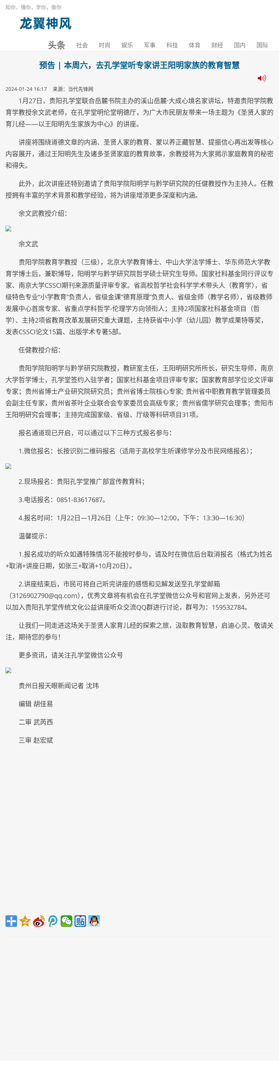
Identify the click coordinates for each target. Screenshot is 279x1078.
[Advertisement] (139, 832)
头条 (56, 45)
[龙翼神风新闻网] (45, 22)
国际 (262, 45)
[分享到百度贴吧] (80, 921)
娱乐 (127, 45)
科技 (172, 45)
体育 (195, 45)
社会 (82, 45)
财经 (217, 45)
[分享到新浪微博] (39, 921)
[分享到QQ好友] (94, 921)
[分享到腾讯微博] (52, 921)
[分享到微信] (66, 921)
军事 (149, 45)
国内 (240, 45)
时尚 (104, 45)
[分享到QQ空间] (25, 921)
